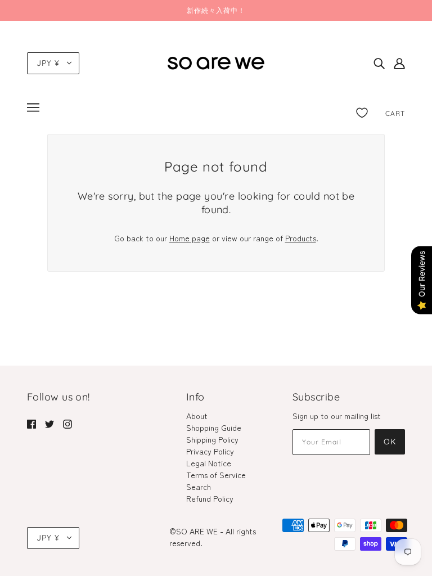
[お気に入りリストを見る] (362, 110)
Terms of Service (216, 474)
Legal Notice (208, 463)
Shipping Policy (212, 439)
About (197, 415)
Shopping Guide (213, 427)
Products (300, 238)
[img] (379, 63)
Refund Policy (209, 498)
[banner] (216, 61)
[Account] (399, 63)
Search (198, 486)
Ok (390, 441)
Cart (395, 113)
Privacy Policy (210, 451)
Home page (189, 238)
